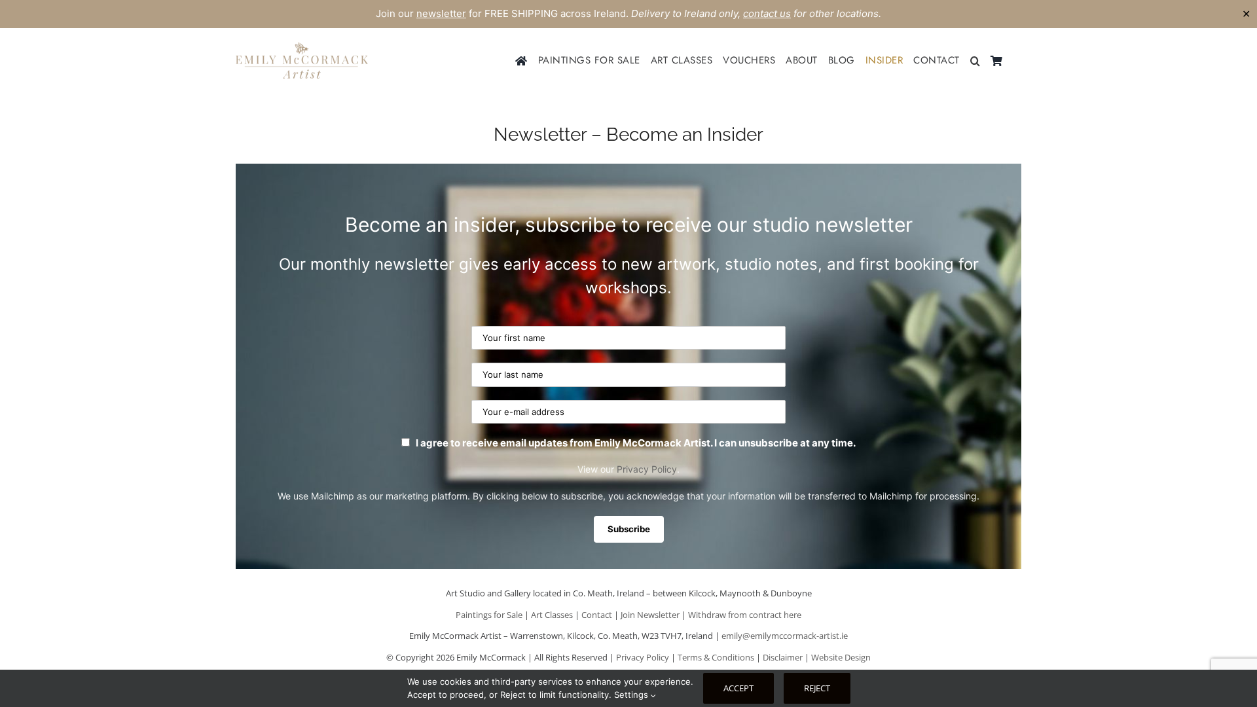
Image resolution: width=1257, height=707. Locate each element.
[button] (975, 61)
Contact (596, 615)
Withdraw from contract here (744, 615)
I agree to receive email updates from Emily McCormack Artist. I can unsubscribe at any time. (635, 443)
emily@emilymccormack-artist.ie (784, 636)
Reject (817, 688)
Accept (738, 688)
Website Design (841, 657)
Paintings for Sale (489, 615)
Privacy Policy (647, 469)
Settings (632, 694)
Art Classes (552, 615)
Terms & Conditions (716, 657)
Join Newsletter (650, 615)
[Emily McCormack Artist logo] (302, 47)
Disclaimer (783, 657)
